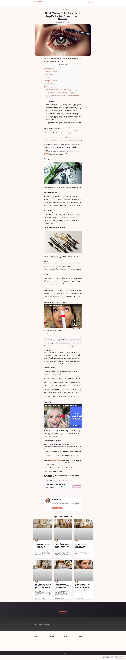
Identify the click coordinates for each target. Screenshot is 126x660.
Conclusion (46, 86)
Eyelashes (60, 9)
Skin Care (53, 1)
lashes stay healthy (49, 207)
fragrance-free (72, 268)
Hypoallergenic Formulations (51, 71)
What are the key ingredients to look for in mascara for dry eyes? (58, 89)
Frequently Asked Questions (49, 87)
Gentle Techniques (49, 81)
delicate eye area (70, 363)
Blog (49, 1)
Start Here (79, 1)
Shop (50, 642)
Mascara (68, 9)
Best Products (51, 640)
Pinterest (80, 640)
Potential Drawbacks (48, 84)
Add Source (120, 657)
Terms (65, 642)
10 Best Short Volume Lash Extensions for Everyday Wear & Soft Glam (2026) (82, 586)
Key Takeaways (47, 66)
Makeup (58, 1)
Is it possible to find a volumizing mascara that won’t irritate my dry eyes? (59, 93)
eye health (70, 133)
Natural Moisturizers (49, 72)
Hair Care (66, 1)
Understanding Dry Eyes (49, 68)
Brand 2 (47, 77)
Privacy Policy (66, 640)
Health (71, 1)
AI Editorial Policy (63, 658)
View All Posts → (57, 508)
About (50, 644)
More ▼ (75, 1)
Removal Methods (49, 83)
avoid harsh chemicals (58, 431)
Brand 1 (47, 75)
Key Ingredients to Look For (49, 69)
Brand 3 (47, 78)
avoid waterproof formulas (76, 345)
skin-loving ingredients (53, 284)
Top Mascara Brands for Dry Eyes (50, 74)
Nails (62, 1)
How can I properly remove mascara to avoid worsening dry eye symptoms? (60, 92)
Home (45, 1)
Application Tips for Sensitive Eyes (50, 80)
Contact (80, 642)
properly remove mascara (55, 460)
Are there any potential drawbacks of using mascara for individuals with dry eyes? (61, 90)
